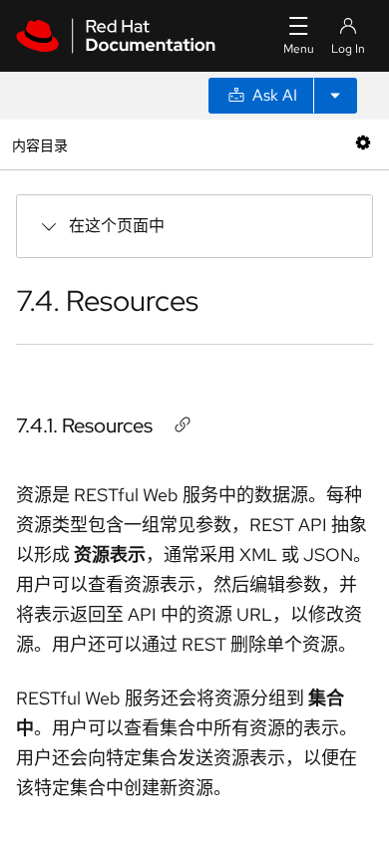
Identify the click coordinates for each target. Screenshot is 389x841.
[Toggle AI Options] (335, 96)
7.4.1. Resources (84, 425)
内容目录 (39, 144)
